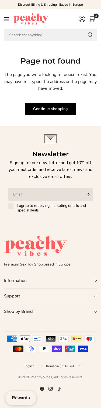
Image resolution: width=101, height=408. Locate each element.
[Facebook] (42, 388)
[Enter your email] (87, 194)
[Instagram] (50, 388)
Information (15, 280)
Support (12, 295)
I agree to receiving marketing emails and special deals (51, 208)
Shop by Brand (18, 311)
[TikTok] (59, 388)
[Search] (90, 35)
